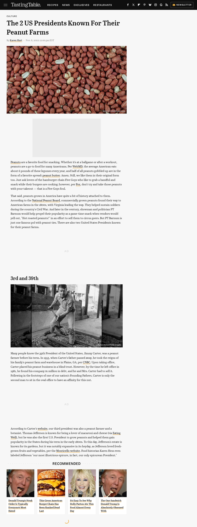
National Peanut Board (46, 200)
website (42, 428)
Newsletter (184, 4)
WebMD (77, 166)
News (66, 5)
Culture (12, 16)
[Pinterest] (144, 5)
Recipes (52, 5)
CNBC (86, 362)
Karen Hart (16, 40)
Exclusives (81, 5)
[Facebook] (127, 5)
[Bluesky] (150, 5)
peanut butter (51, 175)
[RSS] (166, 5)
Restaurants (102, 5)
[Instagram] (155, 5)
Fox (78, 184)
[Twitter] (133, 5)
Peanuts (16, 162)
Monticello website (68, 451)
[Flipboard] (139, 5)
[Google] (161, 5)
